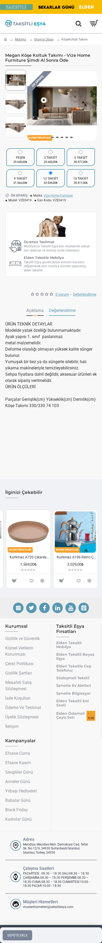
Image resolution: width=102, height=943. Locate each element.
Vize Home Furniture (58, 195)
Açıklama (35, 310)
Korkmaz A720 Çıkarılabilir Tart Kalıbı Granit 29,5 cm (28, 557)
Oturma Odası (44, 39)
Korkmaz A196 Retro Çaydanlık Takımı (75, 557)
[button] (32, 106)
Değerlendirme (62, 310)
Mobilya (20, 39)
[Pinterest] (83, 608)
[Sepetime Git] (93, 23)
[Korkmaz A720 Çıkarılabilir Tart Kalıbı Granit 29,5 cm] (27, 532)
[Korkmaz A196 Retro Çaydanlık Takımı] (74, 532)
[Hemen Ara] (78, 23)
